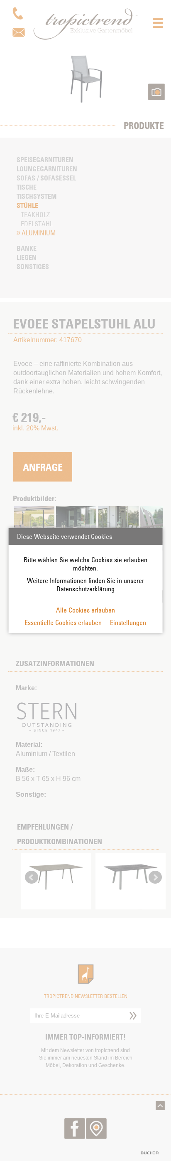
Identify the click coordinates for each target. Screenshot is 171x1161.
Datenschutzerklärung (85, 589)
